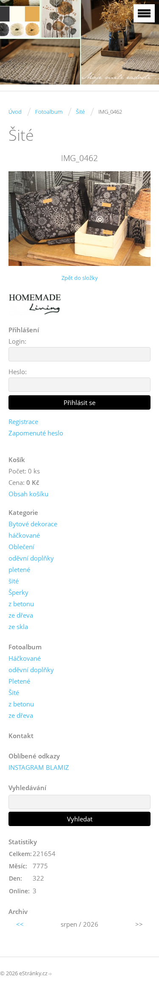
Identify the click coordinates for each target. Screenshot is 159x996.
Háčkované (24, 658)
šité (13, 581)
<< (20, 924)
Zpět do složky (79, 278)
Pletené (19, 681)
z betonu (21, 603)
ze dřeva (20, 615)
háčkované (24, 535)
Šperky (18, 592)
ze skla (18, 626)
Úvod (15, 111)
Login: (17, 341)
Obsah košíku (28, 494)
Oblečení (21, 546)
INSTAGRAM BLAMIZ (38, 767)
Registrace (23, 421)
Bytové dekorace (32, 524)
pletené (19, 569)
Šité (80, 111)
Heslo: (17, 371)
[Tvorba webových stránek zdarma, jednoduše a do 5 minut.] (50, 973)
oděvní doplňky (31, 558)
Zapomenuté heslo (35, 433)
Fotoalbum (48, 111)
